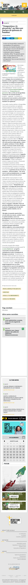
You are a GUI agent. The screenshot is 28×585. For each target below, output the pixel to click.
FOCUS (6, 464)
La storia (23, 535)
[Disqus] (14, 356)
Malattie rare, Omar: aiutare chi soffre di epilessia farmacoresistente (12, 333)
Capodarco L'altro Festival (19, 545)
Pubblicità (4, 575)
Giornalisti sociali (21, 543)
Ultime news (14, 380)
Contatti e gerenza (21, 536)
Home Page (6, 292)
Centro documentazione (19, 557)
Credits (16, 576)
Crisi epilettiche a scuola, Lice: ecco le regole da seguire (13, 322)
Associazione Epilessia (17, 89)
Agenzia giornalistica (20, 554)
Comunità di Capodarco (19, 548)
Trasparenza (10, 575)
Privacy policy (18, 575)
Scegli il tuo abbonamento (11, 295)
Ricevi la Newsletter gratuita (12, 288)
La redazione (22, 533)
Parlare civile (22, 546)
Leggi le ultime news (9, 299)
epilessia (5, 310)
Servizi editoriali (22, 559)
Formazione (23, 556)
